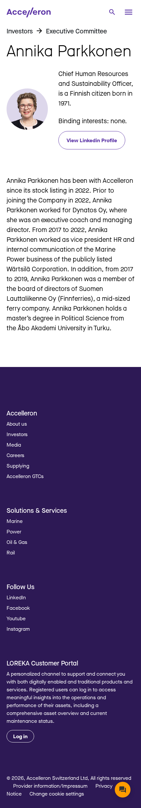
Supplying (18, 465)
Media (14, 444)
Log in (20, 736)
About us (17, 423)
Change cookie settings (57, 793)
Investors (17, 434)
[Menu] (128, 12)
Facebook (18, 608)
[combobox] (112, 11)
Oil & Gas (17, 542)
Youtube (16, 618)
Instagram (18, 628)
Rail (11, 552)
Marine (15, 521)
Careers (15, 455)
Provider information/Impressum (50, 785)
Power (14, 531)
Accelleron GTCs (25, 476)
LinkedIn (16, 597)
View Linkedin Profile (92, 140)
